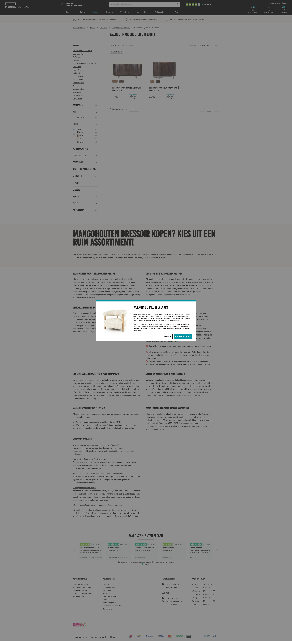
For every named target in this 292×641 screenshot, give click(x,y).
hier (139, 330)
